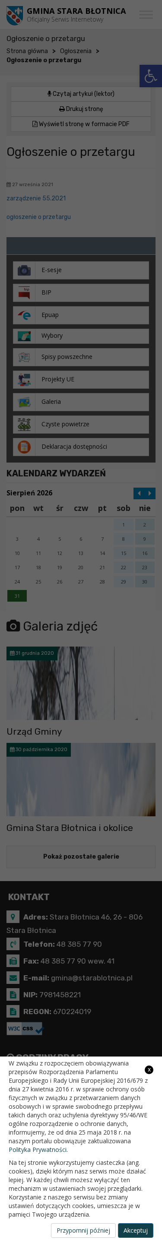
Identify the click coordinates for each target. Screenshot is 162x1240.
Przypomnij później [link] (83, 1230)
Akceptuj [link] (136, 1230)
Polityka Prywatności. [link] (38, 1149)
